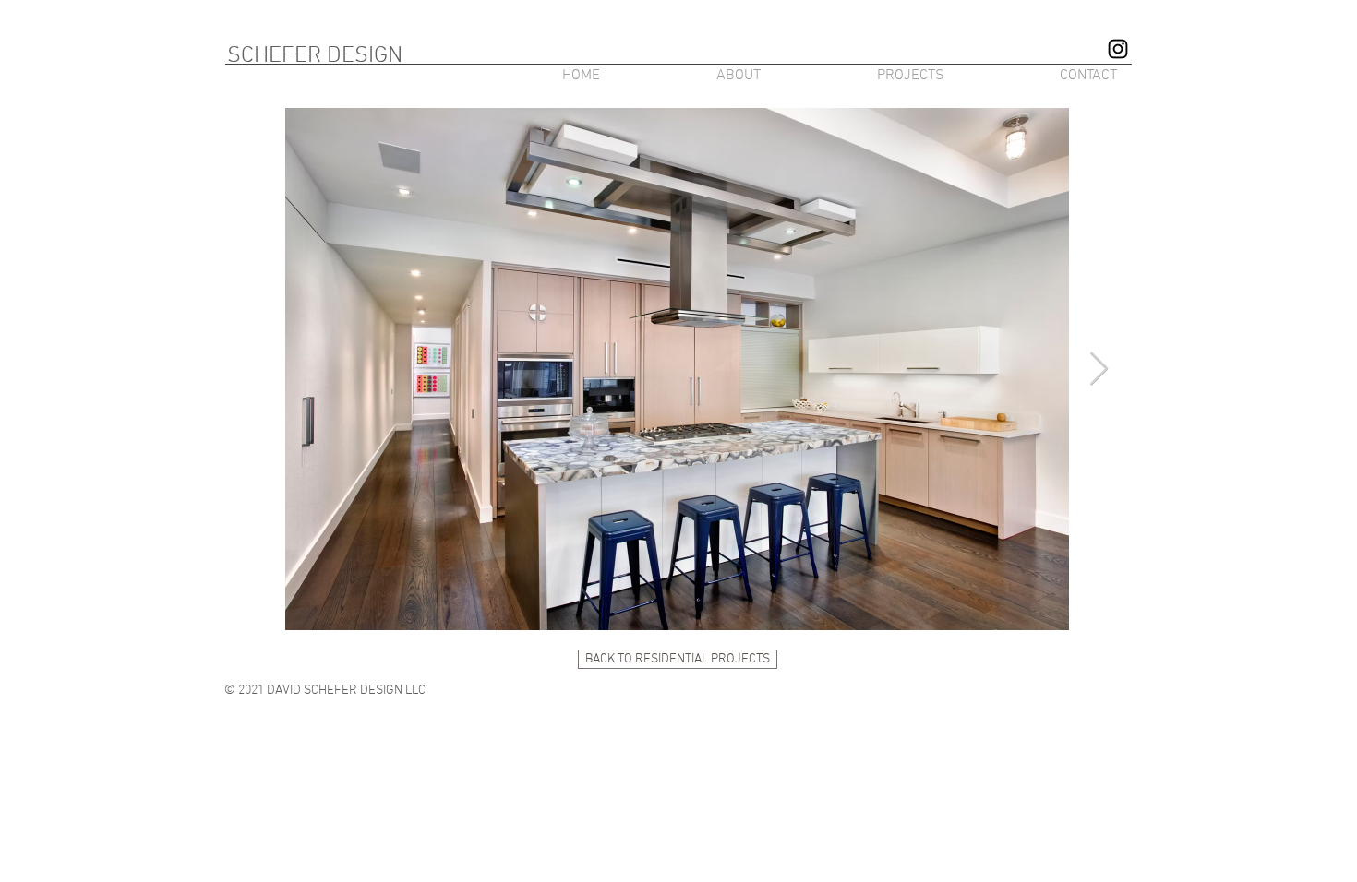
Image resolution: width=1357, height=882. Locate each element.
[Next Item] (1099, 369)
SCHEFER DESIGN (314, 56)
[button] (866, 75)
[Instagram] (1118, 49)
